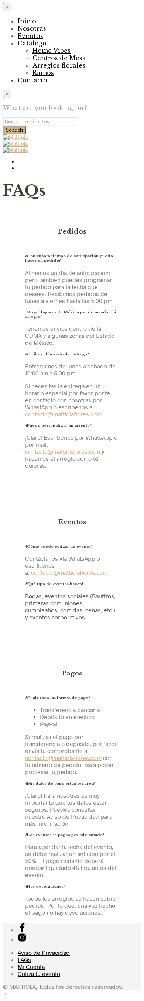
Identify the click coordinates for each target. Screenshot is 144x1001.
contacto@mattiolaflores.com (63, 413)
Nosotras (32, 28)
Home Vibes (51, 50)
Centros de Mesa (59, 58)
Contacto (32, 80)
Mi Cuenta (31, 966)
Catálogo (32, 43)
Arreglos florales (58, 65)
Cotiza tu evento (39, 973)
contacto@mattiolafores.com (62, 451)
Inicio (27, 21)
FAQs (24, 959)
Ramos (43, 72)
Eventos (30, 35)
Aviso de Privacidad (44, 952)
